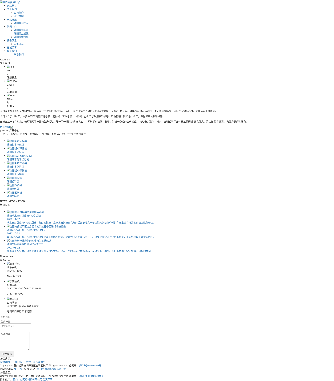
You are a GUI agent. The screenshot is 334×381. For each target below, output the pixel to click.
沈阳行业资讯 (21, 33)
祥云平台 (18, 369)
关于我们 (12, 9)
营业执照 (19, 16)
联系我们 (12, 50)
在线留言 (12, 47)
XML (21, 362)
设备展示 (12, 40)
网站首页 (12, 5)
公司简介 (19, 12)
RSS (14, 362)
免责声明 (48, 379)
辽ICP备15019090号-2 (91, 365)
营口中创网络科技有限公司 (51, 369)
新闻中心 (12, 26)
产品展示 (12, 19)
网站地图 (5, 362)
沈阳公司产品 (21, 23)
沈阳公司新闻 (21, 30)
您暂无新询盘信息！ (37, 362)
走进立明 (5, 126)
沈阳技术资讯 (21, 37)
